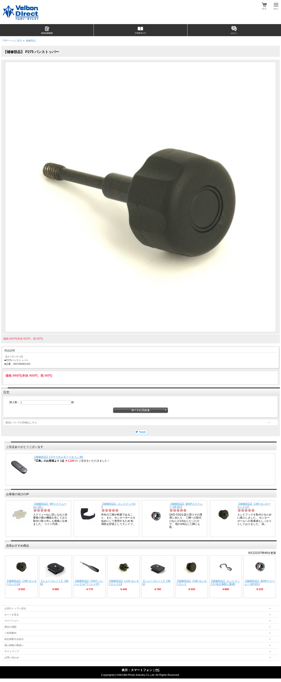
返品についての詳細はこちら (21, 422)
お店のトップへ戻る (15, 608)
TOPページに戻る (12, 40)
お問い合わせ (11, 657)
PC (157, 670)
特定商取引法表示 (14, 639)
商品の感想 (10, 626)
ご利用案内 (10, 633)
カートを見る (11, 614)
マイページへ (11, 620)
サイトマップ (11, 651)
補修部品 (31, 40)
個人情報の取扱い (14, 645)
